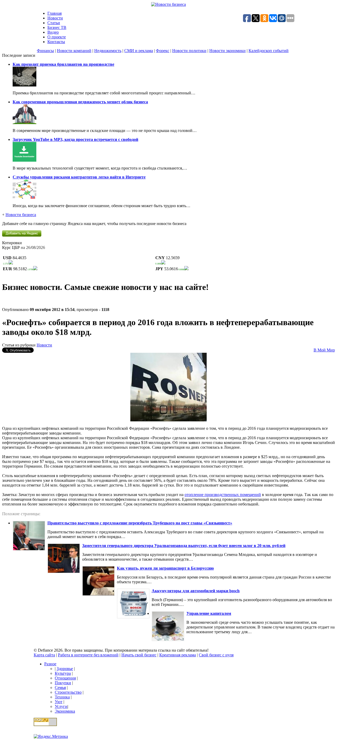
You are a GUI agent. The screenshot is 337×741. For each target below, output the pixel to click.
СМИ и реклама (138, 50)
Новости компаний (74, 50)
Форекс (162, 50)
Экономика (65, 711)
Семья (60, 687)
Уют (58, 701)
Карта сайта (44, 655)
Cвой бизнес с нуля (216, 655)
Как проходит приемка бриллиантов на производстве (63, 64)
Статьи (53, 23)
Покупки (63, 683)
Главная (54, 13)
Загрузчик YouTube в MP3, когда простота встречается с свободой (75, 139)
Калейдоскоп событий (269, 50)
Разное (50, 664)
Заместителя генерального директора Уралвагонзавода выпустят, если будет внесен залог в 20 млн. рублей (183, 545)
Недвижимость (107, 50)
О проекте (56, 37)
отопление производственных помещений (223, 494)
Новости (55, 18)
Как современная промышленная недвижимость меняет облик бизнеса (80, 102)
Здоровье (65, 668)
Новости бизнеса (21, 214)
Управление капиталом (208, 613)
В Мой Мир (324, 350)
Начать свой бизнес (138, 655)
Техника (62, 697)
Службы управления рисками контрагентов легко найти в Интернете (79, 177)
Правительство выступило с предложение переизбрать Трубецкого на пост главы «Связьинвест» (139, 523)
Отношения (65, 678)
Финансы (45, 50)
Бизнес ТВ (56, 27)
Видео (53, 32)
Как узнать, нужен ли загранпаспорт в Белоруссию (165, 568)
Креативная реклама (177, 655)
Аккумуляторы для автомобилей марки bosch (196, 591)
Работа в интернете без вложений (88, 655)
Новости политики (189, 50)
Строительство (68, 692)
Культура (63, 673)
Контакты (56, 41)
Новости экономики (227, 50)
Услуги (61, 706)
